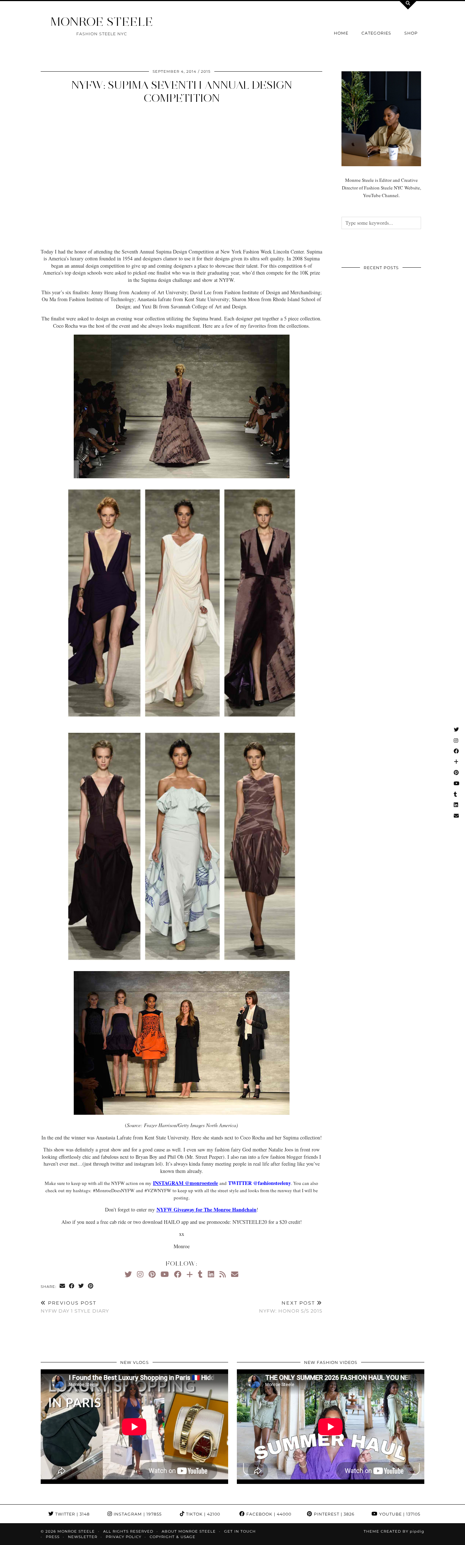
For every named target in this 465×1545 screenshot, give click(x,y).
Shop (411, 33)
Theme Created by (394, 1531)
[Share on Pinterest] (91, 1286)
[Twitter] (128, 1274)
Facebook (268, 1514)
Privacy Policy (123, 1536)
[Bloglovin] (189, 1274)
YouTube (399, 1514)
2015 (206, 71)
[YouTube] (165, 1274)
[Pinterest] (152, 1274)
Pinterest (333, 1514)
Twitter (72, 1514)
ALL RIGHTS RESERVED (128, 1531)
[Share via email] (62, 1286)
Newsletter (82, 1536)
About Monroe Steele (189, 1531)
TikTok (202, 1514)
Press (53, 1536)
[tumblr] (200, 1274)
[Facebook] (177, 1274)
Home (341, 33)
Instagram (137, 1514)
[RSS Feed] (222, 1274)
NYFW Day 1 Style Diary (75, 1307)
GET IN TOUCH (240, 1531)
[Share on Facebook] (72, 1286)
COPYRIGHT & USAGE (172, 1536)
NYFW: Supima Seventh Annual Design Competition (181, 91)
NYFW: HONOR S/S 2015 (290, 1307)
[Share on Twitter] (81, 1286)
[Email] (234, 1274)
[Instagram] (140, 1274)
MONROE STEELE (101, 22)
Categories (376, 33)
